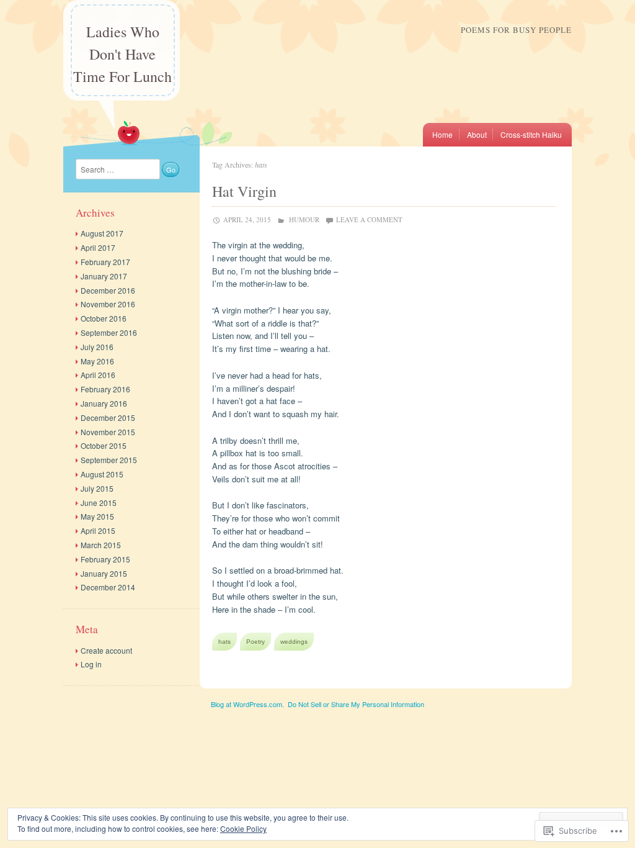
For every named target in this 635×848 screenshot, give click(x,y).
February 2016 (105, 389)
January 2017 (104, 276)
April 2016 (98, 374)
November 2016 (108, 304)
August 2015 (102, 474)
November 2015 (108, 431)
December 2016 (108, 290)
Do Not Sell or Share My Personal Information (356, 704)
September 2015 (109, 459)
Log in (91, 664)
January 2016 (104, 403)
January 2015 (104, 573)
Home (442, 134)
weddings (294, 641)
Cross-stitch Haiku (531, 134)
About (477, 134)
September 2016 (109, 332)
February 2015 (105, 559)
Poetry (255, 641)
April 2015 (98, 530)
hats (224, 641)
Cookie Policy (243, 828)
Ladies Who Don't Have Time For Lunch (122, 54)
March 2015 (101, 544)
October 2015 (104, 445)
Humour (304, 219)
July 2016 (97, 346)
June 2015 (99, 502)
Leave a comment (369, 219)
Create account (106, 650)
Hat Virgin (244, 191)
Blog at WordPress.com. (247, 704)
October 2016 (104, 318)
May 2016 (97, 361)
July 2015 (97, 488)
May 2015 (97, 516)
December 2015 (108, 417)
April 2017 (98, 247)
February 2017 (105, 261)
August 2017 (102, 233)
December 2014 (108, 587)
